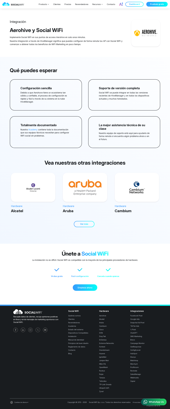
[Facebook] (15, 330)
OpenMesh (103, 367)
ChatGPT (133, 333)
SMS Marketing (136, 336)
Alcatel (17, 211)
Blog (70, 354)
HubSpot (133, 354)
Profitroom (134, 367)
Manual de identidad (76, 340)
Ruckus (102, 371)
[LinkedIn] (23, 330)
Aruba (68, 211)
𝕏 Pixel (133, 330)
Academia (72, 326)
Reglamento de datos (76, 347)
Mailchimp (134, 360)
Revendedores (81, 4)
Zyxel (101, 391)
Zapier (132, 381)
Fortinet (102, 347)
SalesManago (135, 374)
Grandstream (104, 350)
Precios (67, 4)
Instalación (72, 336)
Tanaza (102, 378)
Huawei (102, 354)
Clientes (56, 4)
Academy (32, 129)
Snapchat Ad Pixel (137, 323)
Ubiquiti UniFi (104, 388)
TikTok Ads (134, 326)
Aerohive (102, 316)
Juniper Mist (104, 360)
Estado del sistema (75, 330)
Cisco (101, 330)
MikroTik (102, 364)
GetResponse (135, 347)
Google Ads (135, 319)
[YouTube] (45, 330)
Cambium (123, 211)
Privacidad (136, 402)
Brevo (132, 340)
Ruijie (101, 374)
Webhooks (134, 378)
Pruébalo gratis (157, 4)
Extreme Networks (106, 343)
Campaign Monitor (137, 343)
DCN (101, 333)
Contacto (111, 4)
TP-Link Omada (105, 384)
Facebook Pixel (136, 316)
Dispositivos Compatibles (78, 333)
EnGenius (103, 340)
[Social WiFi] (14, 4)
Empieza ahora (85, 287)
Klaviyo (133, 357)
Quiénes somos (74, 316)
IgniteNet (102, 357)
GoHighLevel (135, 350)
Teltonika (102, 381)
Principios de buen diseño (78, 343)
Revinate (133, 371)
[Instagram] (30, 330)
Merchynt (134, 364)
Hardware (16, 206)
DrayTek (102, 336)
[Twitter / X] (38, 330)
